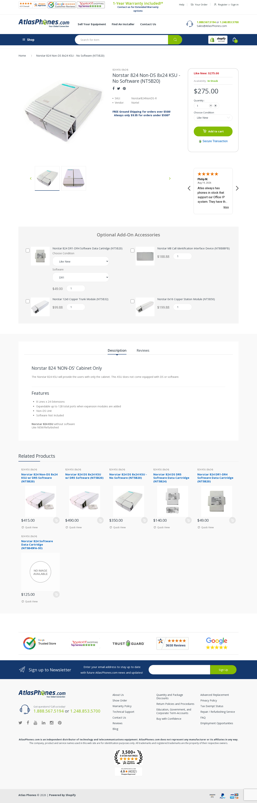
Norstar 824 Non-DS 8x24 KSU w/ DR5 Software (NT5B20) (39, 477)
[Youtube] (35, 722)
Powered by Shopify (62, 795)
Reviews (117, 723)
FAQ (203, 717)
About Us (118, 695)
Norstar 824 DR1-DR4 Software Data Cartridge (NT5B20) (87, 248)
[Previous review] (189, 188)
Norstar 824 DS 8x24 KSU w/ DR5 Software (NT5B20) (84, 476)
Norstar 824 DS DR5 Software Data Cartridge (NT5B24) (171, 477)
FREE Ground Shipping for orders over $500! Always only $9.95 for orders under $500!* (141, 113)
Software (58, 269)
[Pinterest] (124, 88)
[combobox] (128, 39)
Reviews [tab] (143, 350)
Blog (115, 729)
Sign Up (223, 670)
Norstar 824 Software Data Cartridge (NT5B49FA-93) (37, 544)
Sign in (235, 4)
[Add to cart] (56, 520)
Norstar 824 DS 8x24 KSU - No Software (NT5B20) (128, 476)
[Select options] (232, 520)
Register (222, 4)
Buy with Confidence (168, 718)
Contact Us (119, 717)
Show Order (120, 700)
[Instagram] (51, 722)
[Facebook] (113, 88)
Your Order (201, 4)
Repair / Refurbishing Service (217, 711)
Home (22, 55)
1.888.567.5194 (206, 22)
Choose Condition (204, 112)
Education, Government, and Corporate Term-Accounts (173, 711)
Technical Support (123, 711)
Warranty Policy (122, 706)
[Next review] (237, 188)
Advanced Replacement (214, 695)
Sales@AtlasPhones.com (212, 26)
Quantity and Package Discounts (169, 696)
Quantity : (199, 100)
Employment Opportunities (216, 723)
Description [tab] (117, 350)
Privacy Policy (208, 700)
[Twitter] (118, 88)
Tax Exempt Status (211, 706)
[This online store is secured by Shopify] (217, 40)
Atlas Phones (27, 795)
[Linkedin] (43, 722)
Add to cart (216, 131)
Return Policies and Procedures (175, 704)
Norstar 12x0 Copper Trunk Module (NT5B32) (80, 299)
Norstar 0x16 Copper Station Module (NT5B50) (186, 299)
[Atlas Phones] (43, 23)
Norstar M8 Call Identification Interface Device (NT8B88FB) (193, 248)
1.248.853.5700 (229, 22)
